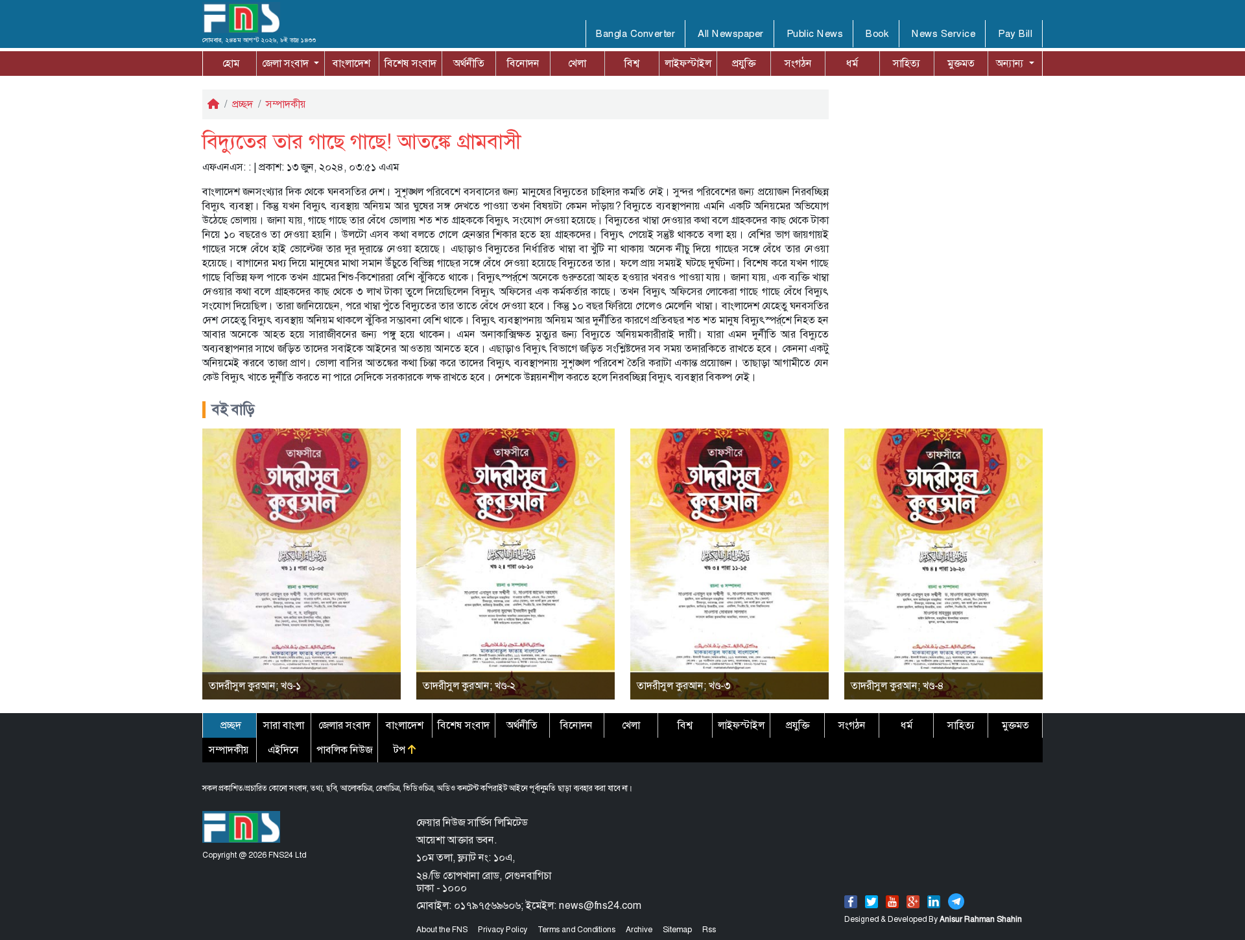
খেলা (577, 63)
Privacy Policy (502, 929)
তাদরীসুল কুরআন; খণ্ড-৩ (683, 685)
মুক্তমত (961, 63)
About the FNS (442, 929)
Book (877, 33)
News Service (943, 33)
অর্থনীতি (468, 63)
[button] (290, 63)
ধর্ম (852, 63)
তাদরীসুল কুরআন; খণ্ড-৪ (897, 685)
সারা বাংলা (283, 725)
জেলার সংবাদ (344, 725)
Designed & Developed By (933, 919)
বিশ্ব (631, 63)
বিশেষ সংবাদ (410, 63)
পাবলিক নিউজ (344, 750)
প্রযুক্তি (743, 63)
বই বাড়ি (233, 409)
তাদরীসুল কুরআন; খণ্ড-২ (469, 685)
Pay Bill (1015, 33)
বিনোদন (523, 63)
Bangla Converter (635, 33)
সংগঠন (798, 63)
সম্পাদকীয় (286, 104)
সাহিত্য (906, 63)
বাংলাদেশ (351, 63)
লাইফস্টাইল (688, 63)
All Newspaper (731, 33)
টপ (401, 750)
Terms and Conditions (576, 929)
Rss (709, 929)
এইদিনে (283, 750)
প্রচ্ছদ (242, 104)
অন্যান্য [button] (1011, 63)
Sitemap (677, 929)
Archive (639, 929)
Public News (815, 33)
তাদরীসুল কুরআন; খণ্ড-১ (255, 685)
